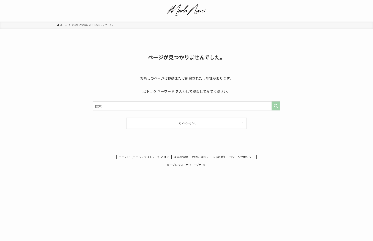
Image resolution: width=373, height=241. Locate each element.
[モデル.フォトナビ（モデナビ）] (186, 9)
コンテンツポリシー (241, 157)
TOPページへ (186, 123)
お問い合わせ (200, 157)
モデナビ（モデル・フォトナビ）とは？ (144, 157)
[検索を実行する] (276, 105)
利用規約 (219, 157)
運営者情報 (181, 157)
